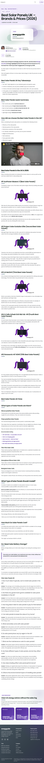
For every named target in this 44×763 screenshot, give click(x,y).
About (17, 745)
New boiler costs (33, 730)
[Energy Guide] (3, 2)
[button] (35, 2)
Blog (6, 8)
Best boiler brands (34, 732)
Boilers (17, 732)
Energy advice (18, 730)
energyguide (5, 729)
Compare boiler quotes (6, 750)
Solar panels (18, 734)
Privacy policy (18, 750)
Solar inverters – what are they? (10, 439)
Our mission (18, 747)
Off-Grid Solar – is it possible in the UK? (12, 434)
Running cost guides (5, 749)
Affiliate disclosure (19, 752)
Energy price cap (33, 737)
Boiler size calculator (5, 745)
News (17, 737)
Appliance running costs (35, 739)
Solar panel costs (33, 734)
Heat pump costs (33, 736)
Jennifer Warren (9, 48)
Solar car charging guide (8, 437)
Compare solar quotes (5, 752)
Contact (17, 749)
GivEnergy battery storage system (10, 441)
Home (2, 8)
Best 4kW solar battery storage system (12, 443)
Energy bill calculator (5, 747)
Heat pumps (18, 736)
